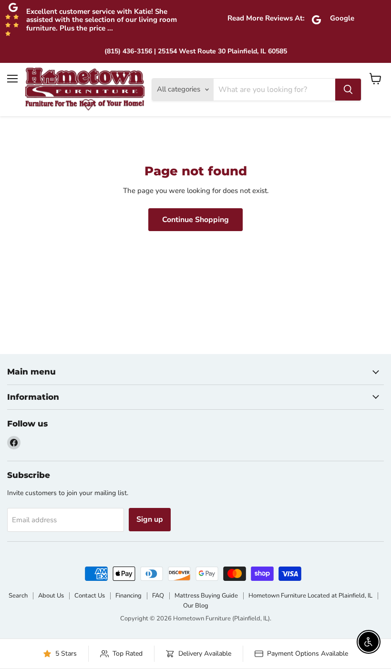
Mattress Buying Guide (206, 595)
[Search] (348, 90)
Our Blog (195, 605)
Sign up (149, 519)
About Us (51, 595)
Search (18, 595)
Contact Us (89, 595)
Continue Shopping (195, 219)
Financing (128, 595)
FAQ (158, 595)
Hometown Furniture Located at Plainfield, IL (310, 595)
